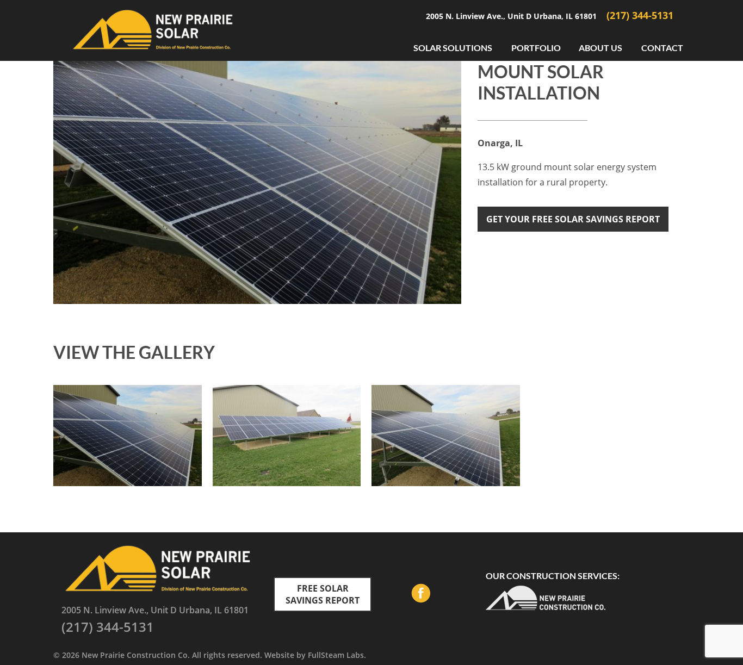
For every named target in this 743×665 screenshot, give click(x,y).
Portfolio (536, 47)
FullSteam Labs (336, 655)
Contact (662, 47)
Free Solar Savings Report (323, 594)
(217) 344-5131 (639, 15)
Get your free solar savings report (573, 219)
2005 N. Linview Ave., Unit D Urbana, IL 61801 (512, 16)
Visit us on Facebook (420, 594)
